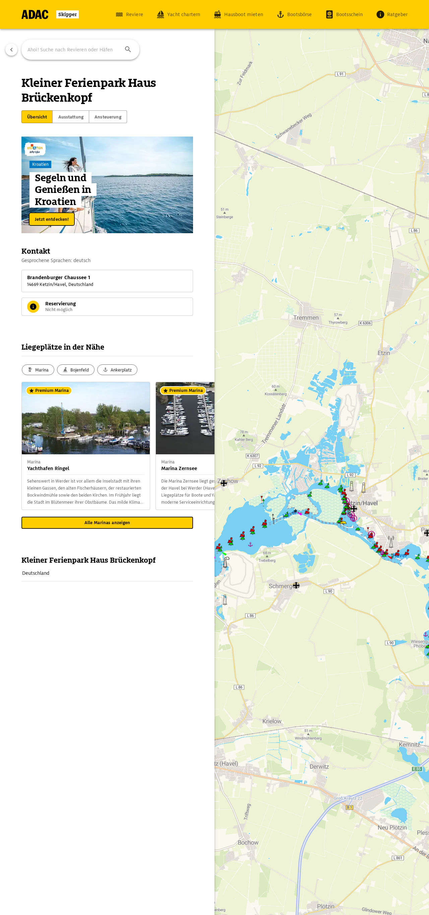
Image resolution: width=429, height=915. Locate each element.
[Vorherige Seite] (11, 50)
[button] (128, 49)
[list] (107, 573)
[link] (107, 573)
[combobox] (80, 50)
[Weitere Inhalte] (201, 446)
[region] (214, 457)
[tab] (37, 116)
